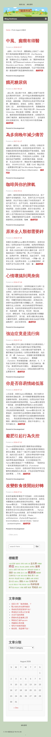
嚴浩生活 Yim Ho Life (15, 732)
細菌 (32, 578)
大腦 (10, 563)
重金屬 (22, 567)
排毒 (22, 563)
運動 (21, 581)
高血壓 (17, 578)
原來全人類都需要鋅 (25, 231)
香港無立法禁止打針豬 (20, 612)
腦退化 (16, 581)
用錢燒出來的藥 (17, 623)
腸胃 (37, 566)
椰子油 (11, 587)
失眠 (18, 569)
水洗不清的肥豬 (17, 615)
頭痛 (28, 584)
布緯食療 (34, 584)
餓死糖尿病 (16, 82)
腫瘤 (18, 573)
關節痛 (24, 584)
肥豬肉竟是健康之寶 (19, 618)
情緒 (22, 569)
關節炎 (16, 584)
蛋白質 (11, 581)
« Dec (16, 708)
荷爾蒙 (39, 563)
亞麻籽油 (12, 576)
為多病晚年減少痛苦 (25, 134)
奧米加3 (11, 578)
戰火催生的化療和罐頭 (20, 607)
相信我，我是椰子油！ (20, 628)
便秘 (21, 587)
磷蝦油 (17, 567)
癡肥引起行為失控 (22, 435)
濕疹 (11, 572)
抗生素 (11, 584)
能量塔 (18, 563)
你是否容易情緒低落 (25, 383)
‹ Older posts (13, 535)
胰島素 (22, 578)
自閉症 (32, 567)
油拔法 (11, 569)
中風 (20, 584)
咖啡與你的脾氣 (20, 184)
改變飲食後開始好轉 (25, 485)
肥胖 (13, 563)
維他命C (17, 587)
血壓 (15, 569)
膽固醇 (38, 573)
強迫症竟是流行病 (22, 333)
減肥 (25, 587)
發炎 (15, 573)
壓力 (33, 576)
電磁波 (35, 587)
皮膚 (25, 573)
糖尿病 (32, 572)
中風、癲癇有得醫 (22, 40)
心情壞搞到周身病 (22, 275)
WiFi (25, 569)
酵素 (25, 575)
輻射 (29, 587)
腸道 (22, 575)
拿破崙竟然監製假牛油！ (21, 609)
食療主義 (22, 4)
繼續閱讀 (39, 70)
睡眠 (29, 576)
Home (8, 30)
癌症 (11, 566)
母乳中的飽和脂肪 (18, 626)
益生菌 (34, 563)
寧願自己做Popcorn (19, 620)
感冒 (40, 587)
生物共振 (33, 581)
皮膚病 (26, 567)
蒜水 (22, 573)
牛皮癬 (18, 575)
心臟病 (27, 578)
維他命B (30, 569)
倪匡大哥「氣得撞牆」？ (21, 604)
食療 (37, 575)
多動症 (36, 578)
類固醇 (36, 569)
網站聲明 (30, 4)
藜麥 (27, 581)
